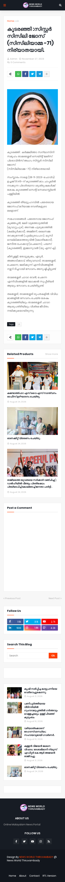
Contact (34, 875)
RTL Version (49, 875)
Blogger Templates (30, 866)
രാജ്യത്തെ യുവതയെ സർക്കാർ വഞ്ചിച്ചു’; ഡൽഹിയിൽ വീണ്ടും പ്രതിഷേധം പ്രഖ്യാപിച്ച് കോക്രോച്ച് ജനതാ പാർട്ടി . (32, 483)
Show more (51, 354)
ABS (34, 869)
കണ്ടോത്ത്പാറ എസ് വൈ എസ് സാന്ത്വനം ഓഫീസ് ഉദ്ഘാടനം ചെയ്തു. (31, 394)
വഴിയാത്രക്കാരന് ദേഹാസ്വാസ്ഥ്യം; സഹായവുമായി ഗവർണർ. (39, 732)
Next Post (54, 598)
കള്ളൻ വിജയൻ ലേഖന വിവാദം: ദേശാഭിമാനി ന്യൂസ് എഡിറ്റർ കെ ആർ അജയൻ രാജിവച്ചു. (40, 751)
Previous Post (13, 598)
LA (17, 21)
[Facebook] (25, 74)
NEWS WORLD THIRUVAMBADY (36, 857)
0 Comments (18, 62)
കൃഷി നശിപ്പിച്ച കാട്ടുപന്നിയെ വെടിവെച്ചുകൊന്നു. (40, 690)
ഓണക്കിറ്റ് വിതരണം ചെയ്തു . (24, 438)
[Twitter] (32, 74)
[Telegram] (39, 74)
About (22, 875)
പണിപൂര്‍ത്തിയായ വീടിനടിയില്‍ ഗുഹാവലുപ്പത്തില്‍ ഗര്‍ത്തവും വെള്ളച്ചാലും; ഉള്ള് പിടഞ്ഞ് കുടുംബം (41, 710)
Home (10, 21)
